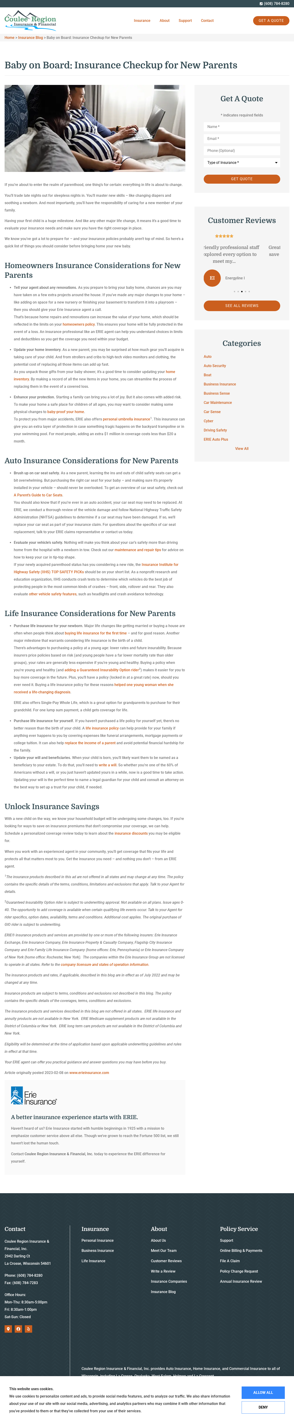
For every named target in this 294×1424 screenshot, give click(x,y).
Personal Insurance (98, 1240)
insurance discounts (131, 833)
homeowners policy (79, 324)
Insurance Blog (30, 37)
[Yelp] (28, 1329)
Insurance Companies (169, 1281)
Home (9, 37)
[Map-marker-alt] (8, 1329)
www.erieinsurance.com (89, 1073)
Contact (207, 20)
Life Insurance (93, 1261)
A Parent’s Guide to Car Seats (38, 495)
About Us (158, 1240)
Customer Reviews (166, 1261)
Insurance (142, 20)
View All (242, 448)
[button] (234, 291)
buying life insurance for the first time (96, 633)
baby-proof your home (65, 412)
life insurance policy (102, 728)
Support (185, 20)
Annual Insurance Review (241, 1281)
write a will (107, 765)
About (165, 20)
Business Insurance (98, 1250)
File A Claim (230, 1261)
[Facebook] (18, 1329)
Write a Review (163, 1271)
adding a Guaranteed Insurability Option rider (102, 670)
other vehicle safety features (52, 594)
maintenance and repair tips (138, 550)
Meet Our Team (164, 1250)
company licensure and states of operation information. (105, 964)
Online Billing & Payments (241, 1250)
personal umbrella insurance (126, 419)
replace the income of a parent (90, 743)
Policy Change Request (239, 1271)
